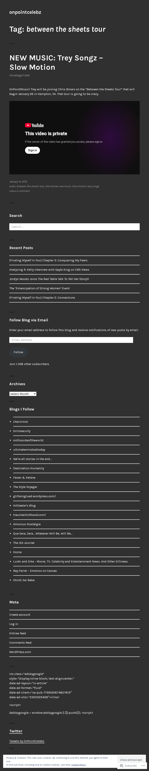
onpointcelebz (25, 12)
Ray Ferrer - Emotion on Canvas (35, 571)
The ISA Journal (24, 543)
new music (65, 186)
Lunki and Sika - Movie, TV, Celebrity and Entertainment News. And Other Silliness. (70, 561)
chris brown (51, 186)
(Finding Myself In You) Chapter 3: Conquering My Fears (48, 260)
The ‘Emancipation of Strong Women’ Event (39, 288)
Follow (18, 352)
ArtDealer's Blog (24, 505)
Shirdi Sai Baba (24, 580)
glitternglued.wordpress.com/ (34, 496)
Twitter (16, 731)
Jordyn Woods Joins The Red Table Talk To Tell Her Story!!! (49, 279)
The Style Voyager (25, 487)
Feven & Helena (24, 477)
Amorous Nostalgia (27, 524)
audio (12, 186)
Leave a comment (19, 190)
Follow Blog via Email (28, 320)
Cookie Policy (78, 764)
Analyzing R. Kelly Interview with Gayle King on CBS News (49, 269)
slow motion (79, 186)
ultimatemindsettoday (29, 449)
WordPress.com (20, 652)
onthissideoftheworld (28, 440)
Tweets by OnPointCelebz (26, 741)
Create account (19, 614)
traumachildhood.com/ (29, 515)
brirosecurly (21, 431)
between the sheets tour (30, 186)
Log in (13, 624)
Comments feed (20, 642)
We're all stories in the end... (32, 459)
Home (17, 552)
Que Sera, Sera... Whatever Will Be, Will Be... (42, 533)
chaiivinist (20, 421)
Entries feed (17, 633)
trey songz (93, 186)
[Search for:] (74, 227)
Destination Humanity (28, 468)
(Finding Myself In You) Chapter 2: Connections (42, 297)
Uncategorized (19, 75)
